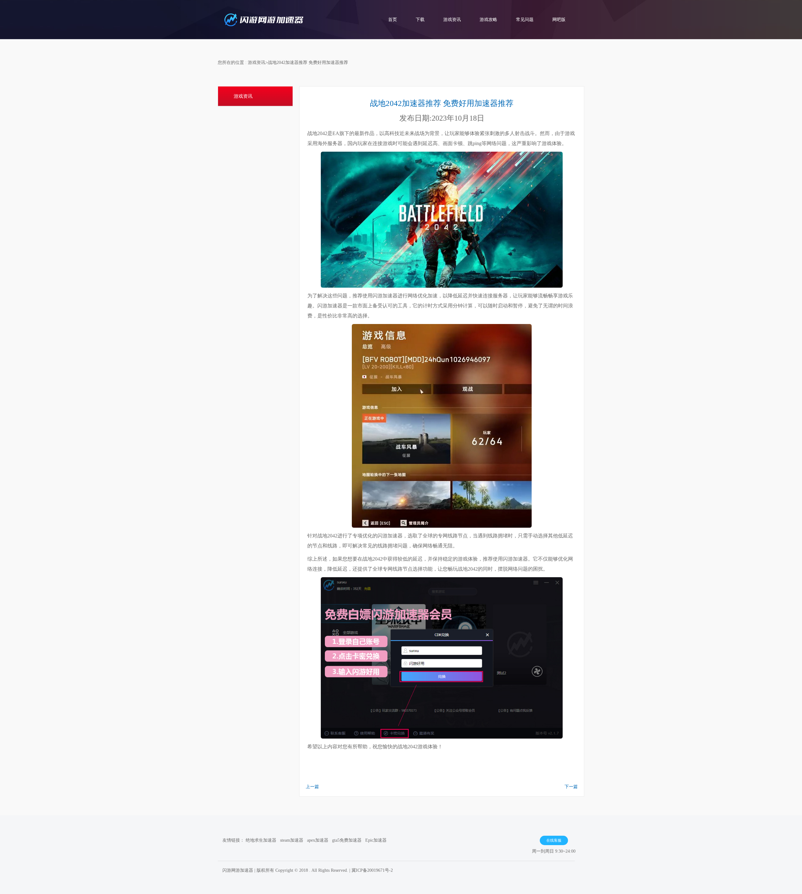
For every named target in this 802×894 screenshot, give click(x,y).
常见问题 (525, 19)
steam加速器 (291, 840)
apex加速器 (317, 840)
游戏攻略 (488, 19)
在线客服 (553, 840)
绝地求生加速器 (261, 840)
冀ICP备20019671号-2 (372, 870)
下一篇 (571, 786)
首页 (392, 19)
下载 (420, 19)
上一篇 (312, 786)
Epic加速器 (376, 840)
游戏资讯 (452, 19)
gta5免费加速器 (347, 840)
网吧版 (558, 19)
